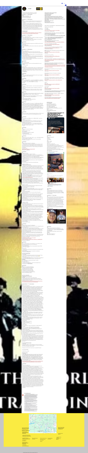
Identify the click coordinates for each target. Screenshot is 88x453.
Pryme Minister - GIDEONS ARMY (49, 31)
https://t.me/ (31, 337)
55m (23, 20)
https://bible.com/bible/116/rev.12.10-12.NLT (29, 237)
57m (47, 174)
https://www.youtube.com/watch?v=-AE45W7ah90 (52, 84)
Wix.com (36, 452)
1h (22, 50)
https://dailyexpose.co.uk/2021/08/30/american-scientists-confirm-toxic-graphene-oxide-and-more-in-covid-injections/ (55, 91)
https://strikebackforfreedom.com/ (27, 177)
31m (47, 189)
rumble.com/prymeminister (51, 38)
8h (22, 242)
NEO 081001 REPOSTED (25, 275)
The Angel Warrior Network (49, 57)
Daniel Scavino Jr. (49, 173)
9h (22, 42)
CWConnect (46, 52)
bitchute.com (53, 34)
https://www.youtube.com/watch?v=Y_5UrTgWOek (52, 30)
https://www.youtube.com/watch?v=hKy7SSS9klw (52, 44)
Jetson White (46, 71)
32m (23, 102)
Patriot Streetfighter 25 (48, 45)
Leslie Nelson (24, 41)
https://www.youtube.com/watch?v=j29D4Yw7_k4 (52, 47)
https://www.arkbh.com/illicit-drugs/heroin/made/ (52, 98)
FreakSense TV (47, 61)
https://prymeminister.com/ (51, 33)
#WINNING (23, 259)
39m (23, 15)
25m (23, 79)
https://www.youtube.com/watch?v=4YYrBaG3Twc (52, 74)
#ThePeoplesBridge (50, 208)
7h (47, 196)
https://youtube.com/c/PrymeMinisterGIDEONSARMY (55, 37)
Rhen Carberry (30, 14)
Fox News (46, 80)
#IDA (45, 50)
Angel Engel (49, 195)
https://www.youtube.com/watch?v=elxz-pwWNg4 (52, 88)
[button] (66, 5)
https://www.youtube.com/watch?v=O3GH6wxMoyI (52, 56)
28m (23, 92)
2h (22, 85)
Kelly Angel (54, 195)
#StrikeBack (30, 175)
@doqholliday (29, 257)
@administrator (30, 263)
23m (23, 74)
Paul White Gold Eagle (48, 89)
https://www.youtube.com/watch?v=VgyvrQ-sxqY (52, 70)
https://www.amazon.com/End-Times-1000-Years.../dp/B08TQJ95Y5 (32, 239)
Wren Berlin (24, 14)
